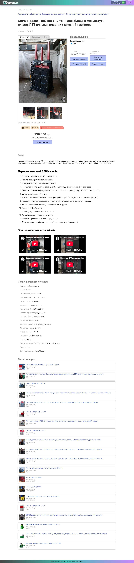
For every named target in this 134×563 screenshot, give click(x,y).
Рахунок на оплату (98, 64)
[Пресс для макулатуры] (22, 491)
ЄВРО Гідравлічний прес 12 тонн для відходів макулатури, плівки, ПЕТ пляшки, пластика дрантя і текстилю (64, 449)
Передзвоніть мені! (79, 64)
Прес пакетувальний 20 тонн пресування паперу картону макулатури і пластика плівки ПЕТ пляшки (62, 402)
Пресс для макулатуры (34, 487)
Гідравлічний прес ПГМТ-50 (35, 383)
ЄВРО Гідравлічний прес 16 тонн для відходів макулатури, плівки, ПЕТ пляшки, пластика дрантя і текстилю (64, 515)
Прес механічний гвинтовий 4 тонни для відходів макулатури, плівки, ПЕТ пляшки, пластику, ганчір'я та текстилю (66, 534)
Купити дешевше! (42, 142)
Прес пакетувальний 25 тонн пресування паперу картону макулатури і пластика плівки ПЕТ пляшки (62, 421)
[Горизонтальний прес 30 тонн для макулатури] (22, 500)
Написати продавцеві (79, 59)
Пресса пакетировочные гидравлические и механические (87, 14)
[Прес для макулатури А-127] (22, 510)
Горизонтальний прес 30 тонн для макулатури (42, 496)
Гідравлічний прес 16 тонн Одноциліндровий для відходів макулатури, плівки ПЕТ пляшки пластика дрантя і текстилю (68, 393)
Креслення (36, 37)
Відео (46, 37)
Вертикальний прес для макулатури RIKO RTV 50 (43, 524)
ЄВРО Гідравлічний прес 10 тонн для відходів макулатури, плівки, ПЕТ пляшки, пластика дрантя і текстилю (64, 459)
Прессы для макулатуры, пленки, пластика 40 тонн (44, 468)
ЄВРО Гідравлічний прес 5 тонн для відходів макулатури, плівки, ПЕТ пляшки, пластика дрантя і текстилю (63, 440)
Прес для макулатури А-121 (36, 430)
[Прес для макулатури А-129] (22, 416)
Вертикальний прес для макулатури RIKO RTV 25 (43, 543)
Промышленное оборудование (29, 14)
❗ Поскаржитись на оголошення (52, 128)
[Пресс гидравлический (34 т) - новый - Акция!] (22, 369)
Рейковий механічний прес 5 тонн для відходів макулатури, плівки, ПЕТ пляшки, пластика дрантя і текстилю (64, 374)
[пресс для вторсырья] (22, 482)
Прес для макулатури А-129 (36, 412)
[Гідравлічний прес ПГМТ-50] (22, 388)
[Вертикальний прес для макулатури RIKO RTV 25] (22, 547)
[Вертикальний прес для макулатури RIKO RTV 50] (22, 529)
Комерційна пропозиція (98, 58)
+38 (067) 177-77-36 (78, 54)
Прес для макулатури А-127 (36, 506)
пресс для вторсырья (33, 477)
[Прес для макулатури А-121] (22, 435)
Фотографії (24, 37)
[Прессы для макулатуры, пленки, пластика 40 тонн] (22, 472)
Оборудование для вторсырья (53, 14)
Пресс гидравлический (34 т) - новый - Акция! (42, 365)
